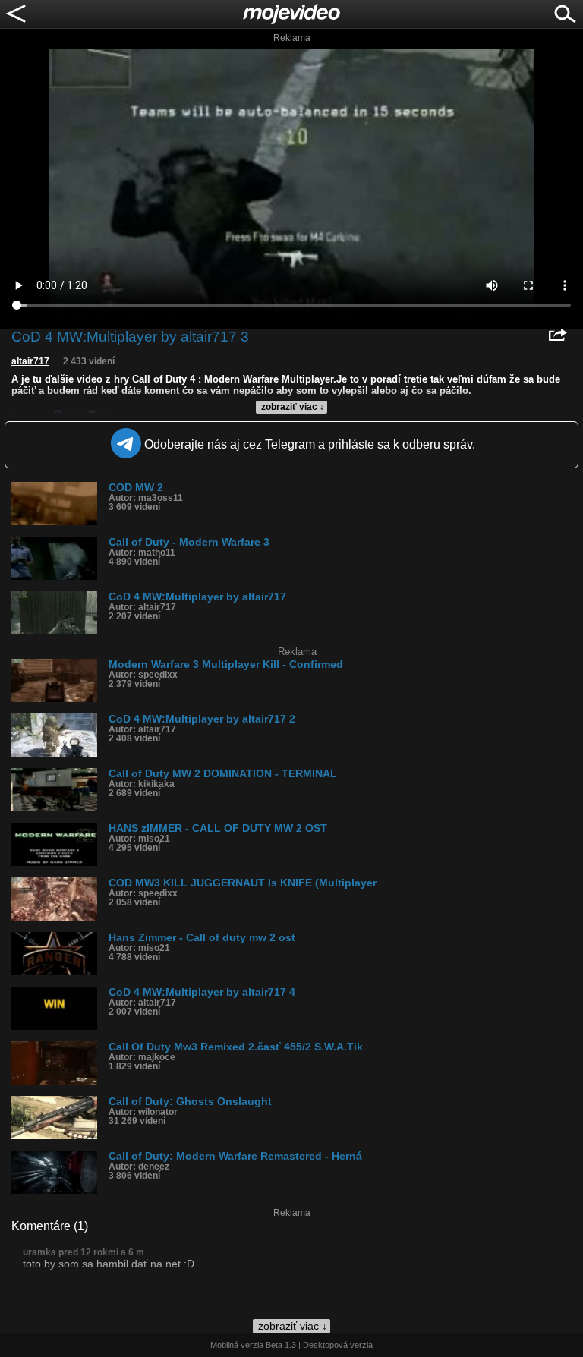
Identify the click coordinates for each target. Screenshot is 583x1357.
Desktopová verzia (338, 1344)
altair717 (30, 361)
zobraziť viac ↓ (292, 406)
